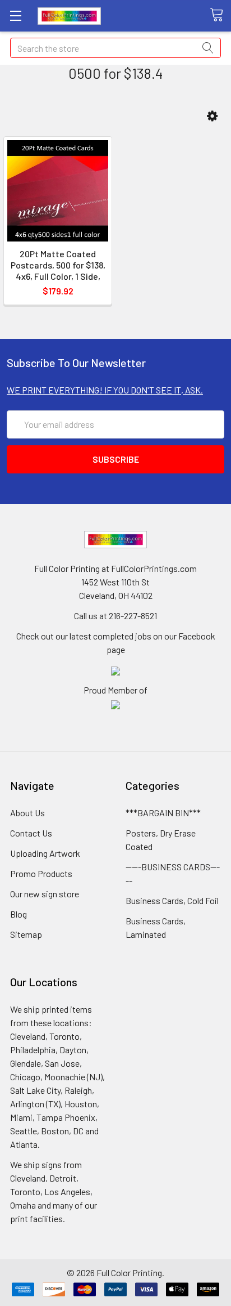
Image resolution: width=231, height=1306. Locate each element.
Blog (18, 914)
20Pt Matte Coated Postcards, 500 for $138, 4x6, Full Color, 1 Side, (58, 264)
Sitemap (26, 934)
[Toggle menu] (15, 15)
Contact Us (31, 833)
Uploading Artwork (45, 853)
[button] (212, 116)
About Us (27, 812)
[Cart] (220, 15)
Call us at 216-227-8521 (115, 615)
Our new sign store (44, 893)
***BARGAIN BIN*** (163, 812)
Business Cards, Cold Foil (172, 900)
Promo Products (41, 873)
